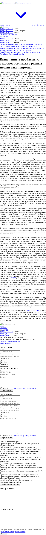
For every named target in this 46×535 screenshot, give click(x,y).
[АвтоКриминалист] (15, 3)
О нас (34, 25)
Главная (3, 35)
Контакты (40, 25)
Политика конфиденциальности (11, 341)
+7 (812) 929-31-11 (6, 31)
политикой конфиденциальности (24, 388)
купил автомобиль (32, 310)
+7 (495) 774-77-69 (6, 29)
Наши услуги (5, 25)
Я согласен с (19, 388)
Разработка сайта (6, 343)
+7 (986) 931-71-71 (6, 33)
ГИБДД (13, 278)
